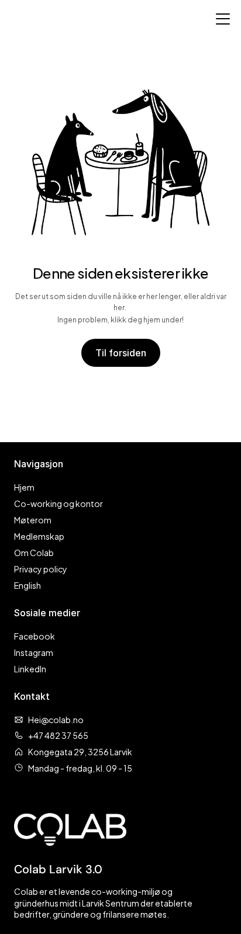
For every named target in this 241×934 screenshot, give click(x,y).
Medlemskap (39, 536)
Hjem (24, 487)
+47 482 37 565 (58, 735)
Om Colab (34, 552)
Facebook (34, 636)
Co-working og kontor (58, 503)
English (27, 585)
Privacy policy (40, 568)
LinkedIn (30, 668)
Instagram (33, 652)
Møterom (32, 519)
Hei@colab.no (56, 719)
